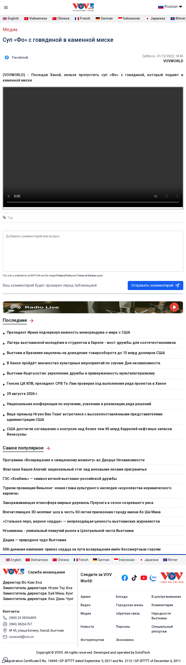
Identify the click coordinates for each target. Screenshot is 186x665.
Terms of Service (86, 275)
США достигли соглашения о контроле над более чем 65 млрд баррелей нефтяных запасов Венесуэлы (89, 432)
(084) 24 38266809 (22, 618)
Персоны (123, 626)
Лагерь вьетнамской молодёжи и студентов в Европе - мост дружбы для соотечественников (91, 342)
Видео (86, 605)
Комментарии (162, 605)
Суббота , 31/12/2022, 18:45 (162, 56)
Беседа (121, 596)
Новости (87, 626)
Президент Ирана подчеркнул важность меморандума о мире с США (68, 332)
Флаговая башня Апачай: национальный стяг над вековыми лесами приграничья (75, 469)
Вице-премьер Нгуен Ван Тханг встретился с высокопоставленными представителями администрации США (84, 417)
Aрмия (86, 596)
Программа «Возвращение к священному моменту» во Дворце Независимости (73, 460)
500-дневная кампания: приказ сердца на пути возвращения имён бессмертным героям (82, 549)
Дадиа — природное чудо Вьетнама (34, 540)
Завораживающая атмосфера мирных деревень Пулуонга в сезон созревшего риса (78, 503)
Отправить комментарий (152, 285)
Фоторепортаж (92, 640)
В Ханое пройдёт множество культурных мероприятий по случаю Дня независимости (83, 363)
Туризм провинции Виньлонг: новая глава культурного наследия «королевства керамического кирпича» (87, 491)
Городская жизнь (129, 605)
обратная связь (128, 613)
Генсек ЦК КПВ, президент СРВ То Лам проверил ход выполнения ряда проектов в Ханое (86, 383)
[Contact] (5, 660)
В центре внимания (166, 596)
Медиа (10, 29)
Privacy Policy (64, 275)
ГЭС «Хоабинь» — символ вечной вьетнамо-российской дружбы (60, 478)
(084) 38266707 (20, 624)
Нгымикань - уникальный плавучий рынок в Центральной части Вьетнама (68, 531)
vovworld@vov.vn (21, 637)
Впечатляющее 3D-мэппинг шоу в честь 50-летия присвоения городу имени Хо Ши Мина (82, 512)
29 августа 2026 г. (22, 394)
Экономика (125, 640)
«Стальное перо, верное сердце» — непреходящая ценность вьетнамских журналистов (81, 521)
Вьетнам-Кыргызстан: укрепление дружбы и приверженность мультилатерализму (81, 373)
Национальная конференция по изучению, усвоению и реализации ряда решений (79, 404)
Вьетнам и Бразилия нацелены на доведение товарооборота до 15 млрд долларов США (86, 353)
